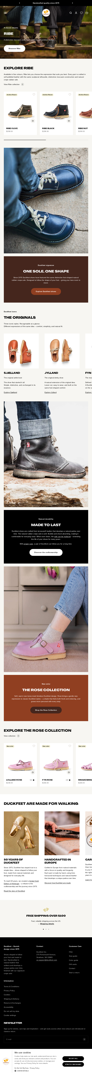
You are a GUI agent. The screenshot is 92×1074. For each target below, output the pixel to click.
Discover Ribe (14, 48)
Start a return (74, 973)
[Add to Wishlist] (34, 94)
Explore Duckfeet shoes (46, 291)
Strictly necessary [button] (73, 1064)
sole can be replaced (62, 536)
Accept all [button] (73, 1058)
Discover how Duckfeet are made (58, 883)
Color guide (73, 960)
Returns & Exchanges (12, 1003)
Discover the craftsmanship (46, 552)
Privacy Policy (9, 991)
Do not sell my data (11, 1011)
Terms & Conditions (11, 986)
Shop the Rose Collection (46, 710)
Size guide (73, 956)
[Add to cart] (33, 121)
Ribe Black (48, 128)
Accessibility (8, 1007)
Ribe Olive (12, 128)
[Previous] (19, 3)
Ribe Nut (83, 128)
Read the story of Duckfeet (14, 891)
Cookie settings (10, 1015)
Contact (72, 968)
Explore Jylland (51, 392)
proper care (28, 544)
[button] (37, 1070)
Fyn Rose (47, 780)
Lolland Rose (14, 780)
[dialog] (46, 1061)
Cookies (7, 995)
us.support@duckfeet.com (46, 960)
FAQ (70, 952)
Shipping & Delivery (11, 999)
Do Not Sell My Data (21, 1068)
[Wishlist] (81, 13)
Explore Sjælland (10, 392)
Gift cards (73, 964)
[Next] (72, 3)
